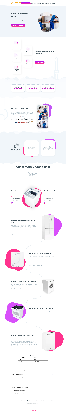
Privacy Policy (31, 403)
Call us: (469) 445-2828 (26, 3)
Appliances (39, 3)
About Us (35, 3)
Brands (43, 3)
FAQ (28, 403)
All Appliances (40, 62)
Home (32, 3)
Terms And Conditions (35, 403)
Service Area (47, 3)
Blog (50, 3)
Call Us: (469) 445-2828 (18, 25)
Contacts (53, 3)
